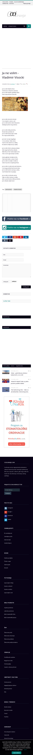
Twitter (9, 519)
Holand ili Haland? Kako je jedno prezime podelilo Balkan (20, 382)
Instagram (10, 508)
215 (30, 379)
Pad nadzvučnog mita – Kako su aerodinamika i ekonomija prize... (20, 391)
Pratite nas (6, 317)
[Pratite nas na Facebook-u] (16, 221)
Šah (5, 627)
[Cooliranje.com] (16, 14)
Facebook (10, 515)
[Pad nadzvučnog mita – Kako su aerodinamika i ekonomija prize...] (5, 389)
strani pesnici (9, 189)
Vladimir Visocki (17, 189)
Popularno (6, 366)
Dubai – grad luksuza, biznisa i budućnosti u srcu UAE (19, 374)
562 (30, 371)
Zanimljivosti (8, 528)
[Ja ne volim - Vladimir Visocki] (15, 112)
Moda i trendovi (9, 702)
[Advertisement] (16, 48)
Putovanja (7, 578)
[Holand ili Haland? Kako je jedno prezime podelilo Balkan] (5, 381)
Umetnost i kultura (11, 677)
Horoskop (6, 327)
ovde (25, 749)
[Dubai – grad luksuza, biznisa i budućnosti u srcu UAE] (5, 372)
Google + (10, 511)
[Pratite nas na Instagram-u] (16, 230)
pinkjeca (13, 84)
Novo (12, 366)
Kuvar (6, 553)
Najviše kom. (19, 366)
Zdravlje (7, 652)
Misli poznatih (9, 603)
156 (30, 387)
